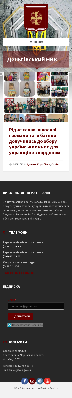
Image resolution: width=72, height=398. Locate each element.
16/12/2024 (19, 164)
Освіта (55, 164)
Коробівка (43, 164)
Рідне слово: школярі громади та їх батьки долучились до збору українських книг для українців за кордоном (34, 141)
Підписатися (20, 316)
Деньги (31, 164)
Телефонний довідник (18, 272)
